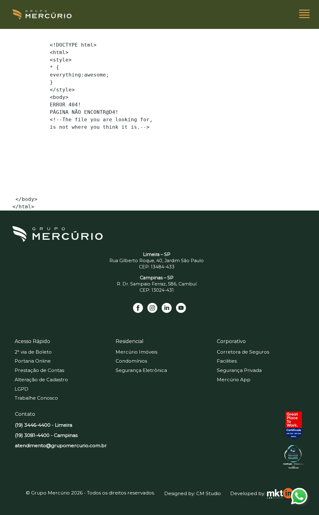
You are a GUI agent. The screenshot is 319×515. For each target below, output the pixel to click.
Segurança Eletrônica (141, 370)
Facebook (138, 308)
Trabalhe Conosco (36, 398)
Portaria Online (33, 361)
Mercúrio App (233, 380)
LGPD (21, 389)
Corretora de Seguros (243, 352)
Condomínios (131, 361)
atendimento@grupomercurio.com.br (61, 445)
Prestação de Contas (39, 370)
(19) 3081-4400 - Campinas (46, 435)
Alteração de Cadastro (41, 380)
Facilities (227, 361)
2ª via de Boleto (33, 352)
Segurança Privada (239, 370)
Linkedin (167, 308)
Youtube (181, 308)
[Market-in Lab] (280, 493)
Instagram (152, 308)
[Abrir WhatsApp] (303, 499)
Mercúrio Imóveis (136, 352)
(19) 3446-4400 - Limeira (43, 425)
